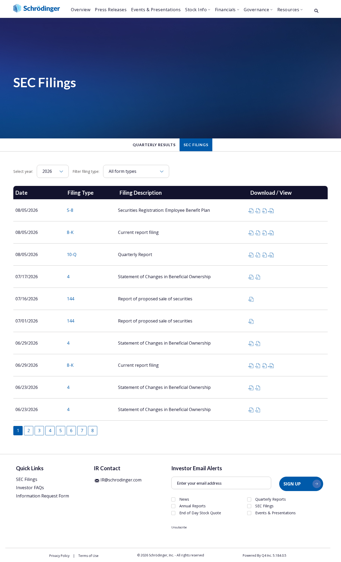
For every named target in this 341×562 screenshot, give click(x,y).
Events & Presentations (275, 513)
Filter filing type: (85, 171)
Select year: (23, 171)
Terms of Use (88, 555)
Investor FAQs (30, 488)
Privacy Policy (59, 555)
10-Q (71, 254)
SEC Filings (196, 144)
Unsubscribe (179, 527)
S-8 (70, 210)
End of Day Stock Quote (200, 513)
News (184, 499)
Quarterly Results (154, 144)
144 (70, 299)
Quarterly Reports (270, 499)
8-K (70, 232)
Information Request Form (42, 496)
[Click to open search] (316, 11)
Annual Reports (192, 506)
